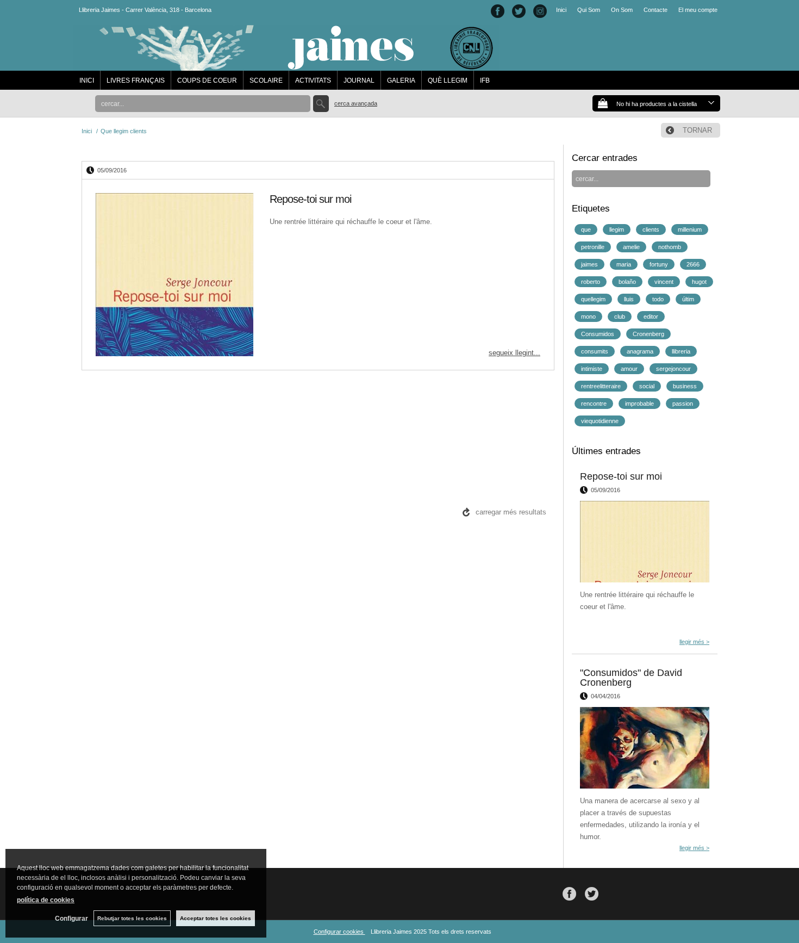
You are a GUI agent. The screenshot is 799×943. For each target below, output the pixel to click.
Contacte (655, 10)
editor (651, 316)
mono (588, 316)
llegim (616, 229)
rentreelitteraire (601, 386)
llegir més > (694, 641)
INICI (86, 80)
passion (682, 403)
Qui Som (588, 10)
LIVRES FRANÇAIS (136, 80)
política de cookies (45, 900)
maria (623, 264)
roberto (590, 281)
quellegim (593, 299)
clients (650, 229)
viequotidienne (600, 421)
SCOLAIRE (266, 80)
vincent (663, 281)
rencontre (594, 403)
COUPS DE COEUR (207, 80)
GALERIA (401, 80)
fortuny (659, 264)
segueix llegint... (514, 353)
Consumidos (597, 334)
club (619, 316)
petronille (592, 247)
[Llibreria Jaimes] (286, 65)
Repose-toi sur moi (310, 199)
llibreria (681, 351)
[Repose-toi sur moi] (174, 274)
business (685, 386)
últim (688, 299)
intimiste (591, 368)
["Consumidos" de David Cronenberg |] (644, 748)
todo (658, 299)
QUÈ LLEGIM (447, 80)
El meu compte (697, 10)
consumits (594, 351)
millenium (690, 229)
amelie (631, 247)
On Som (622, 10)
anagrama (640, 351)
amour (629, 368)
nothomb (669, 247)
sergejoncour (673, 368)
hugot (699, 281)
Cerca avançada (355, 103)
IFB (485, 80)
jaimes (589, 264)
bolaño (627, 281)
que (586, 229)
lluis (629, 299)
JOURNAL (359, 80)
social (646, 386)
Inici (561, 10)
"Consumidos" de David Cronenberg (631, 677)
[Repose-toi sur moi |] (644, 541)
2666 (693, 264)
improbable (639, 403)
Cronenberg (648, 334)
